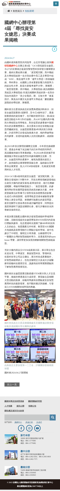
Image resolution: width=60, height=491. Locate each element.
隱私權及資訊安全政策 (14, 411)
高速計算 (29, 422)
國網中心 (18, 422)
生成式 (39, 422)
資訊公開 (20, 406)
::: (6, 11)
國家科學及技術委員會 (14, 401)
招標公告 (32, 406)
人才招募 (8, 406)
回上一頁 (12, 384)
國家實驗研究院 (35, 401)
